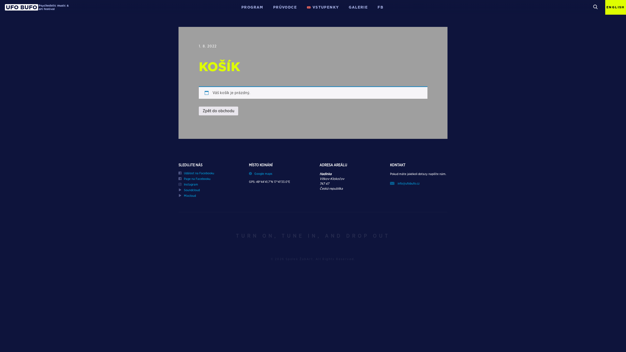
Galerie (358, 7)
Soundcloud (192, 190)
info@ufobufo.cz (408, 183)
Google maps (263, 174)
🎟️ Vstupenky (323, 7)
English (615, 7)
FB (380, 7)
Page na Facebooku (197, 179)
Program (252, 7)
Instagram (191, 184)
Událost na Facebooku (199, 173)
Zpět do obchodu (218, 111)
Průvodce (285, 7)
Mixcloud (190, 196)
